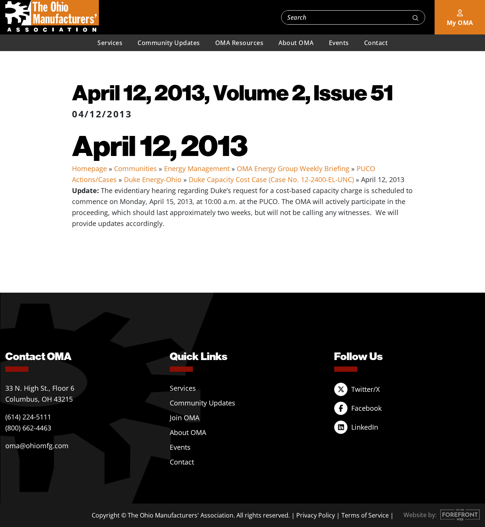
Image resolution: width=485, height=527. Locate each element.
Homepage (89, 168)
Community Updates (169, 43)
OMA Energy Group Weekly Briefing (293, 168)
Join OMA (184, 417)
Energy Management (197, 168)
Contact (376, 43)
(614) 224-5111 (28, 416)
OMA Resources (239, 43)
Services (109, 43)
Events (339, 43)
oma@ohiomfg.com (37, 445)
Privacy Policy (315, 515)
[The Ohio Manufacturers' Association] (52, 16)
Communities (135, 168)
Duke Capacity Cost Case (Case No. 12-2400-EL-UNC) (271, 179)
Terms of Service (365, 515)
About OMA (296, 43)
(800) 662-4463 (28, 427)
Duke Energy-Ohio (152, 179)
